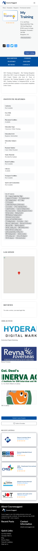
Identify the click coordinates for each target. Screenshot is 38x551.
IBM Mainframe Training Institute (13, 215)
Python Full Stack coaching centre (13, 229)
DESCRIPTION (12, 58)
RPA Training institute (11, 233)
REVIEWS (11, 64)
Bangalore (16, 7)
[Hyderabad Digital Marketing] (19, 332)
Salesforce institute (22, 233)
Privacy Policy (5, 540)
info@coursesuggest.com (27, 527)
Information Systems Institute (12, 217)
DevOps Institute (9, 212)
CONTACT (26, 64)
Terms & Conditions (7, 542)
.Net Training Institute (24, 198)
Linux (26, 221)
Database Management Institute (24, 210)
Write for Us (4, 544)
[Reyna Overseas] (19, 354)
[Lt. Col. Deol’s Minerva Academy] (19, 376)
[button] (15, 45)
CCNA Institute (9, 202)
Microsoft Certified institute (12, 223)
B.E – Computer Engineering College (14, 196)
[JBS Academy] (19, 397)
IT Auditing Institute (10, 221)
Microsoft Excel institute (25, 223)
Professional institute (25, 7)
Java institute (20, 221)
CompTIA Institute (10, 208)
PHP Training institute (23, 227)
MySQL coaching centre (11, 227)
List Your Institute (6, 533)
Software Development (22, 236)
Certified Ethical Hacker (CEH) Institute (15, 204)
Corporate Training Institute (22, 208)
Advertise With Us (6, 536)
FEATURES (11, 61)
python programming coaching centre (14, 231)
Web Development (10, 238)
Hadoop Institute (19, 212)
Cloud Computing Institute (20, 206)
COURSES (27, 58)
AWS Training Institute (11, 200)
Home (4, 7)
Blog (2, 538)
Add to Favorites (20, 423)
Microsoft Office (9, 225)
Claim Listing (29, 53)
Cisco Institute (9, 206)
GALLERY (26, 61)
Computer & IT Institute (11, 198)
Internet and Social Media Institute (14, 219)
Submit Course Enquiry (19, 418)
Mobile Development (19, 225)
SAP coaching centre (10, 236)
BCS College (21, 200)
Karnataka (9, 7)
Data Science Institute (11, 210)
